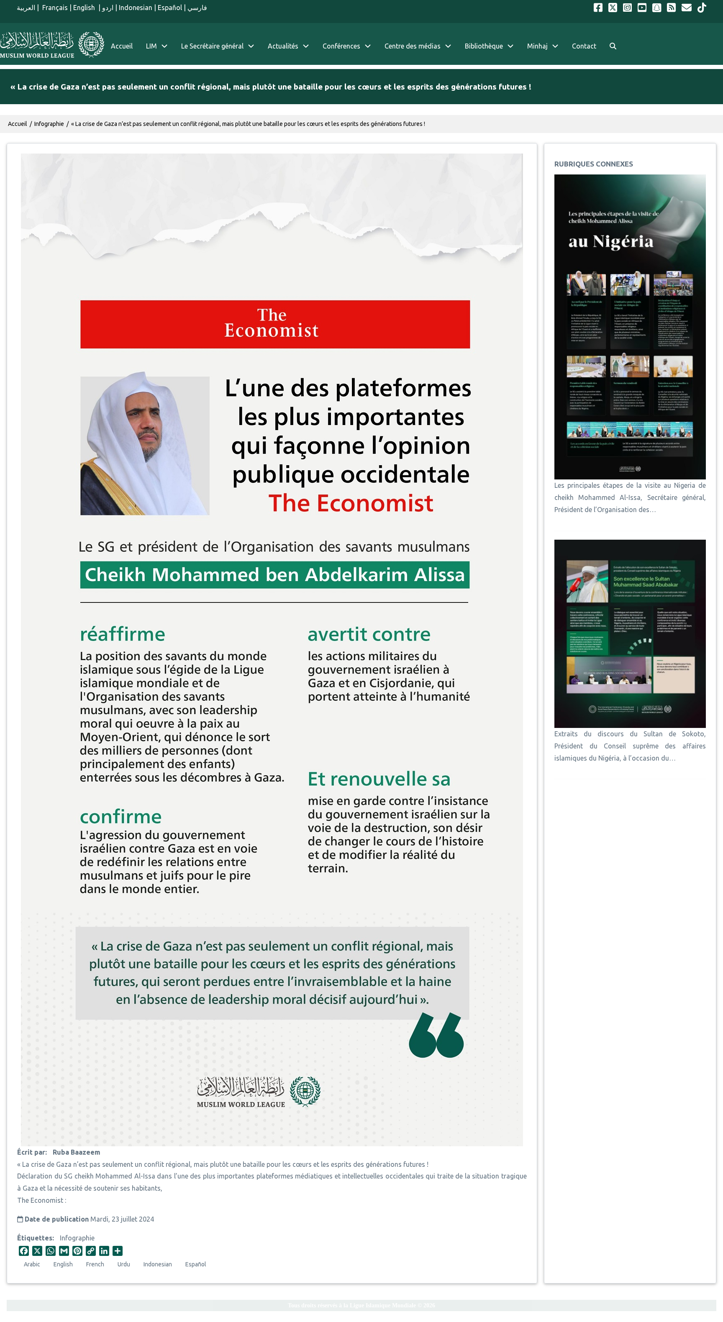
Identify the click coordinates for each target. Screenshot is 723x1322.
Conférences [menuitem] (341, 46)
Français (54, 7)
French (95, 1264)
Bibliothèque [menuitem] (484, 46)
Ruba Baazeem (76, 1152)
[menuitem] (613, 46)
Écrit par (31, 1152)
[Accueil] (52, 44)
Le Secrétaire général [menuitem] (212, 46)
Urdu (124, 1264)
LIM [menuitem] (151, 46)
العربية (26, 7)
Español (170, 7)
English (85, 7)
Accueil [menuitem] (122, 46)
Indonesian (135, 7)
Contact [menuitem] (584, 46)
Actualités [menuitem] (283, 46)
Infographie (77, 1238)
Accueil (17, 123)
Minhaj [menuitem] (537, 46)
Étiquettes (34, 1238)
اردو (107, 7)
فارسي (197, 7)
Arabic (32, 1264)
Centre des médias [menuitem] (413, 46)
